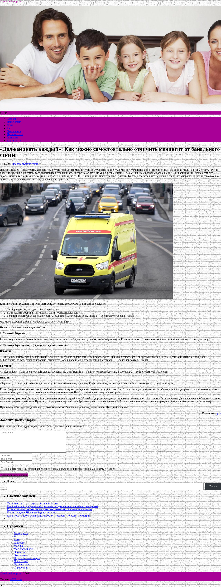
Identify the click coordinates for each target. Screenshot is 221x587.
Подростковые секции (27, 558)
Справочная (21, 567)
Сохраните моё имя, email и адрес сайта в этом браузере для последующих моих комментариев (59, 468)
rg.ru (218, 413)
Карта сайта (14, 140)
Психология (14, 121)
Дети (10, 125)
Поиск (11, 481)
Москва (18, 545)
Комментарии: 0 (32, 163)
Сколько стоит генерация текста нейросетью (33, 503)
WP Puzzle (16, 579)
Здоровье (12, 118)
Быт (9, 128)
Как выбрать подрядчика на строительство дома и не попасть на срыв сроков (52, 506)
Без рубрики (21, 533)
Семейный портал (10, 1)
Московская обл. (23, 548)
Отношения (14, 131)
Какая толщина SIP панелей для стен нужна (33, 512)
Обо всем (12, 137)
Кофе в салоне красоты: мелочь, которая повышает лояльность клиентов (49, 509)
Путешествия (15, 134)
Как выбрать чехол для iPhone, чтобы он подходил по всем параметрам (48, 515)
